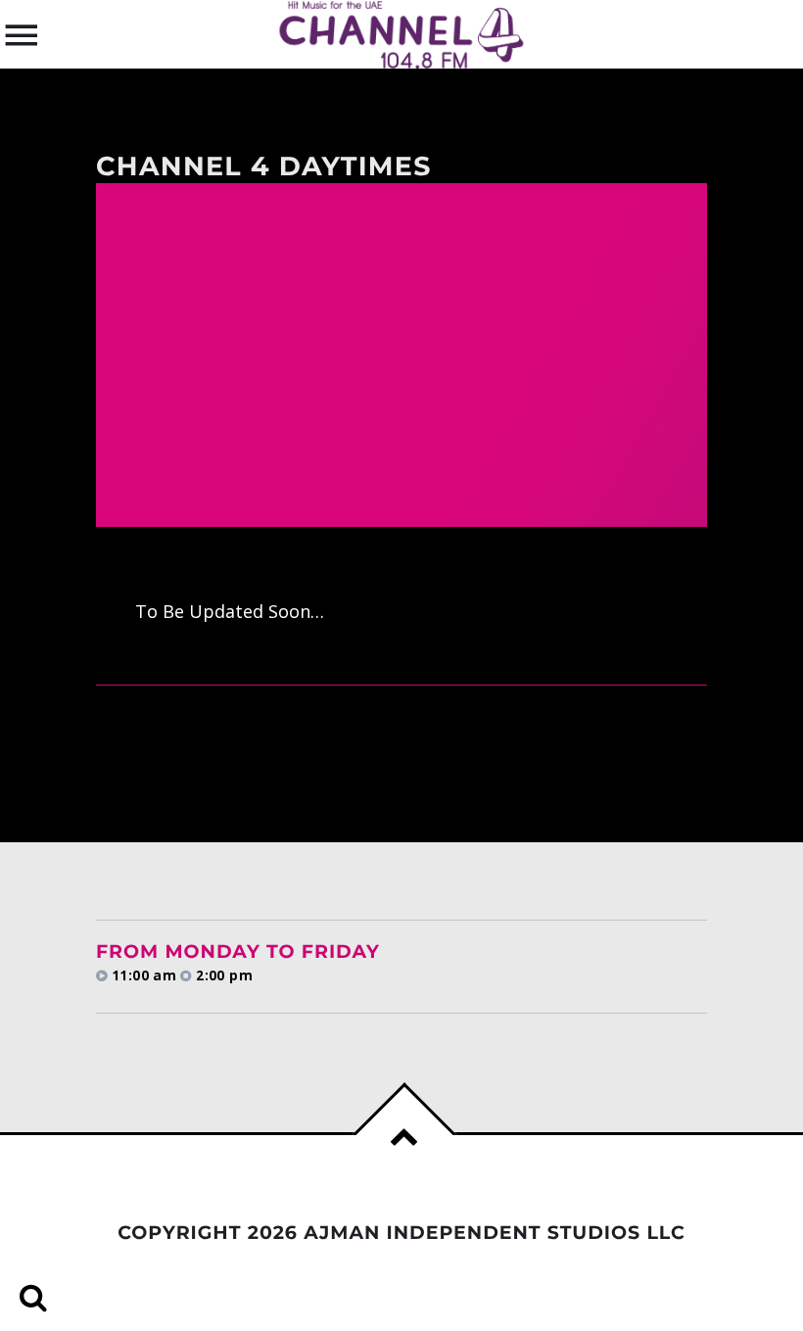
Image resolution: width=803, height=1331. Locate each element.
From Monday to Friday (238, 951)
